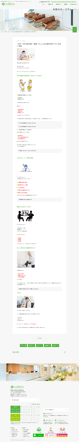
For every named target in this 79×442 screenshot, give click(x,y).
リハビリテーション (15, 431)
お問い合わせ (25, 434)
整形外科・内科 (14, 429)
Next (46, 338)
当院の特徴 (25, 431)
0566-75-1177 (15, 393)
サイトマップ (38, 439)
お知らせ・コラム (7, 31)
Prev (33, 338)
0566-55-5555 (24, 396)
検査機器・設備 (14, 434)
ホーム (2, 31)
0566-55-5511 (24, 394)
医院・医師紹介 (26, 429)
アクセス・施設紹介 (26, 433)
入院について (14, 436)
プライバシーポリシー (30, 439)
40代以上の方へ (14, 433)
